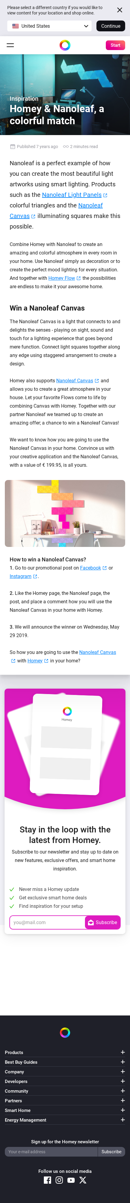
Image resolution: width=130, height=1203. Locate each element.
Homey (35, 661)
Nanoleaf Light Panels (72, 194)
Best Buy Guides (21, 1062)
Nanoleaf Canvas (74, 381)
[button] (49, 26)
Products (14, 1052)
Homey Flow (61, 278)
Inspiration (24, 98)
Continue (110, 26)
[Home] (65, 45)
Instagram (20, 576)
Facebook (90, 568)
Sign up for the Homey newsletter (65, 1142)
